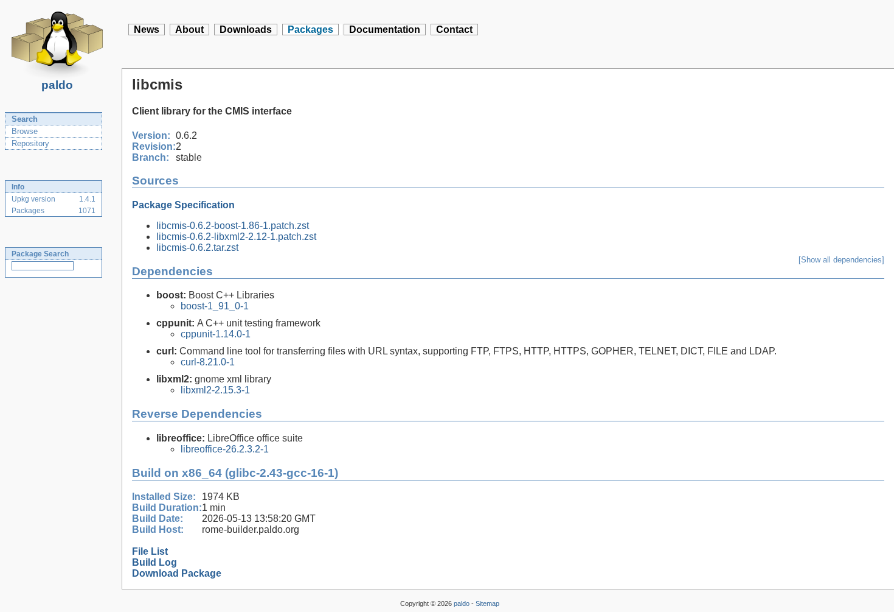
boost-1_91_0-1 (215, 306)
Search (25, 119)
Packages (310, 29)
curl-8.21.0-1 (208, 362)
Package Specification (183, 205)
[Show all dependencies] (841, 259)
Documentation (384, 29)
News (146, 29)
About (189, 29)
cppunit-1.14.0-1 (216, 334)
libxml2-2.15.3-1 (215, 390)
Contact (454, 29)
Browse (25, 131)
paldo (57, 85)
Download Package (176, 573)
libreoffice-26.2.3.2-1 (225, 449)
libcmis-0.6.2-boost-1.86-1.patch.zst (232, 225)
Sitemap (487, 603)
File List (150, 551)
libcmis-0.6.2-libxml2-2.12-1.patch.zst (236, 236)
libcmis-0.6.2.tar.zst (197, 247)
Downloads (246, 29)
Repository (30, 143)
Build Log (154, 562)
